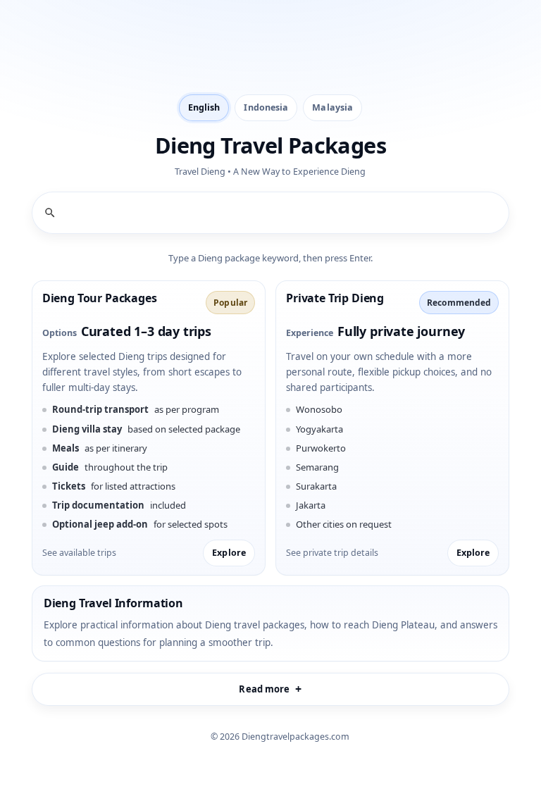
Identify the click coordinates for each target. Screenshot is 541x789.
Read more (264, 689)
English (204, 107)
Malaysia (332, 107)
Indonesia (266, 107)
